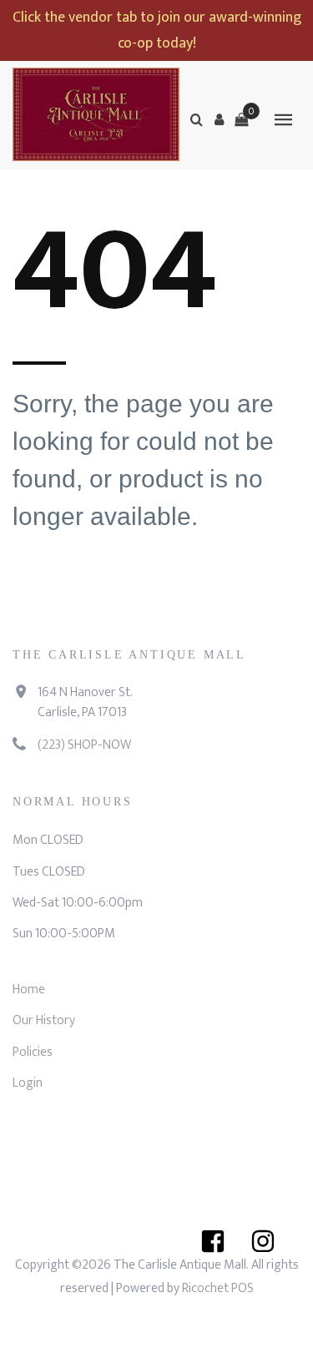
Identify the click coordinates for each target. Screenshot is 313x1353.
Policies (33, 1052)
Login (28, 1083)
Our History (44, 1020)
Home (29, 989)
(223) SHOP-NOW (84, 745)
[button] (219, 119)
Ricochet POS (218, 1288)
